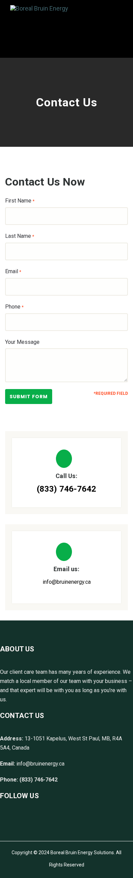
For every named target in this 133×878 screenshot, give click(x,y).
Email (13, 271)
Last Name (19, 236)
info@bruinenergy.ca (67, 582)
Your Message (22, 342)
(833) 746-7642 (67, 489)
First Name (19, 200)
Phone (14, 306)
